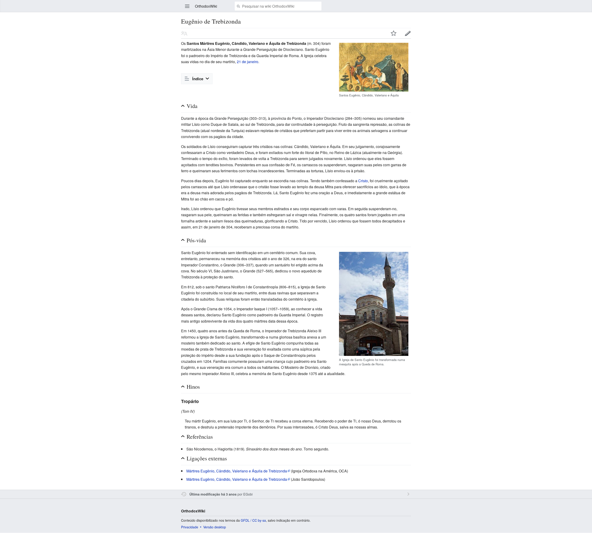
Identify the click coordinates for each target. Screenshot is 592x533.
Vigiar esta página (393, 33)
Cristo (363, 180)
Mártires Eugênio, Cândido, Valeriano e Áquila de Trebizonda (236, 471)
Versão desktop (214, 527)
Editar (408, 33)
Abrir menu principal (187, 6)
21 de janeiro (247, 61)
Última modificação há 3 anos (213, 494)
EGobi (248, 494)
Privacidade (189, 527)
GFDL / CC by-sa (253, 520)
